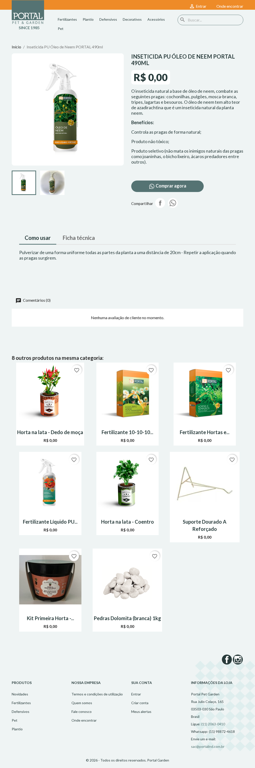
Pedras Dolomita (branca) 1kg (127, 618)
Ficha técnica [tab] (79, 237)
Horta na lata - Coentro (127, 522)
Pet (61, 28)
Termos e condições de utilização (97, 694)
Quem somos (81, 703)
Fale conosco (81, 711)
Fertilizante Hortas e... (204, 432)
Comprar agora (170, 186)
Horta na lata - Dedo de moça (50, 432)
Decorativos (132, 19)
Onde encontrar (84, 720)
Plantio (88, 19)
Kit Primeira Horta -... (50, 618)
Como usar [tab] (38, 237)
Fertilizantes (67, 19)
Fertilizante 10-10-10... (127, 432)
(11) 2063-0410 (213, 724)
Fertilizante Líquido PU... (50, 522)
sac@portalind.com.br (207, 746)
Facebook (227, 660)
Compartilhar (160, 203)
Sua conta (141, 682)
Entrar (136, 694)
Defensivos (108, 19)
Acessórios (156, 19)
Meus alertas (141, 711)
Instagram (238, 660)
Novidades (20, 694)
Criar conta (139, 703)
